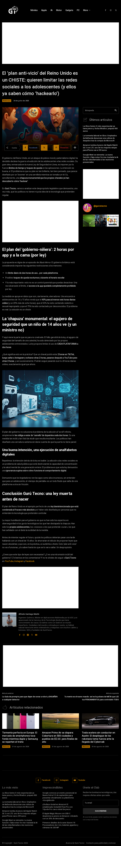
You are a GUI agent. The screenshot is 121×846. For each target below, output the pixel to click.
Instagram (19, 561)
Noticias (6, 100)
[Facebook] (105, 10)
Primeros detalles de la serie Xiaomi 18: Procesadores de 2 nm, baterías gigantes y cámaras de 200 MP (60, 825)
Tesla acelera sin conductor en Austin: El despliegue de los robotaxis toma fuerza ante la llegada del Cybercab (98, 737)
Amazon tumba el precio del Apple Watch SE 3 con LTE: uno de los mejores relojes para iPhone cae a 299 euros (100, 148)
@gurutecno (100, 205)
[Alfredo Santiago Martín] (9, 624)
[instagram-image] (89, 221)
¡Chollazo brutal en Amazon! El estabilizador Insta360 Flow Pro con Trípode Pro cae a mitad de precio (57, 807)
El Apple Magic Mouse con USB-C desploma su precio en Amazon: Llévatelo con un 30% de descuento (60, 816)
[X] (116, 10)
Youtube (81, 780)
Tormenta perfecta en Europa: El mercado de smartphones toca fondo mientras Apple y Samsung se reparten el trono (20, 737)
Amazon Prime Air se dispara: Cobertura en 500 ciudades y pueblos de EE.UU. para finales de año (59, 737)
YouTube (9, 561)
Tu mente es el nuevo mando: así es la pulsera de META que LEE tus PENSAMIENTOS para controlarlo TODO (91, 698)
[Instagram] (110, 10)
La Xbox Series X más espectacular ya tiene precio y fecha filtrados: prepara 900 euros (100, 129)
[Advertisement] (60, 43)
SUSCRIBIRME (101, 811)
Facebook (30, 561)
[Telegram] (28, 634)
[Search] (115, 110)
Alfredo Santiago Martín (29, 614)
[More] (75, 148)
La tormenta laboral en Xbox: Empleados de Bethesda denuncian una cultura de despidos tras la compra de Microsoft (100, 138)
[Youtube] (36, 634)
